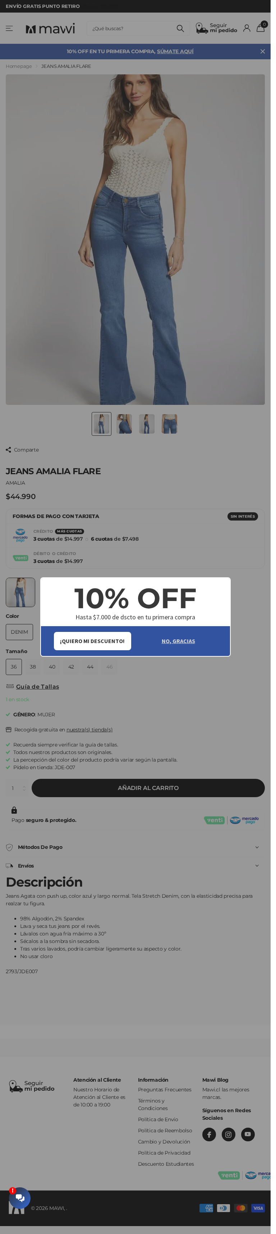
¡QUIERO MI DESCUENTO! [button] (92, 640)
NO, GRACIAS (178, 640)
